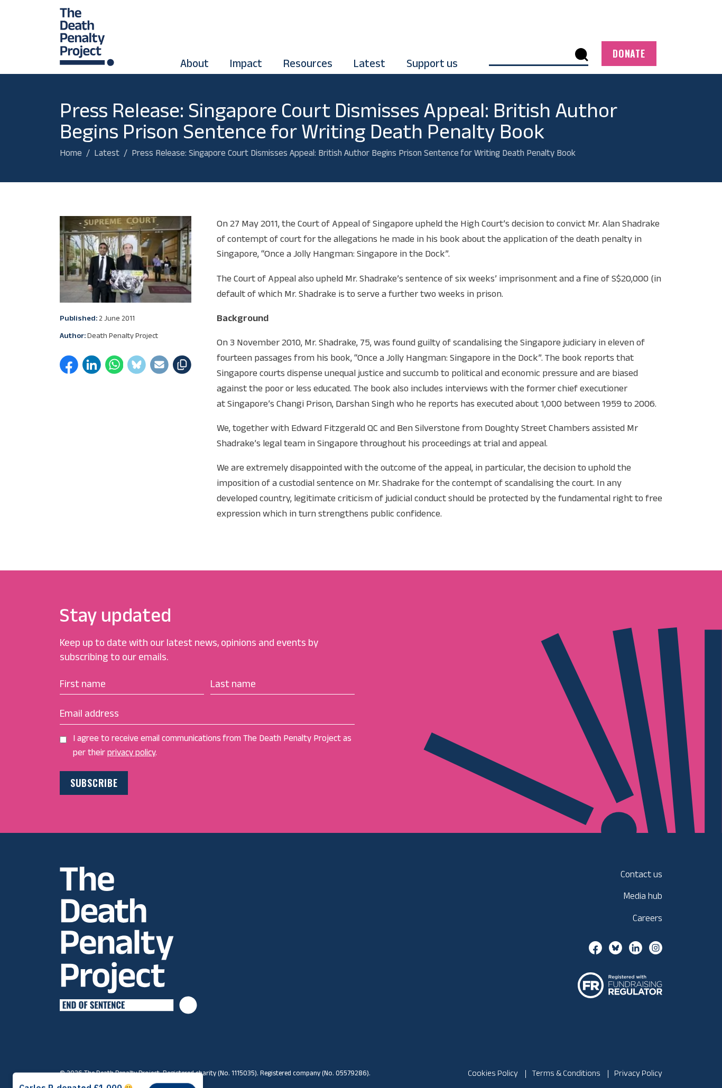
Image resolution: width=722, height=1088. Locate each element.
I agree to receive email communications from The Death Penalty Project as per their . (212, 745)
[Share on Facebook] (69, 367)
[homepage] (87, 32)
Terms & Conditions (566, 1072)
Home (71, 152)
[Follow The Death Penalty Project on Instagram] (655, 946)
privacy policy (131, 752)
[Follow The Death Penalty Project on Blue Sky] (615, 946)
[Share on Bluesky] (136, 367)
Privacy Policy (638, 1072)
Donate (629, 53)
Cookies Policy (493, 1072)
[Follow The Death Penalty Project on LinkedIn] (635, 946)
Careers (647, 917)
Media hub (642, 895)
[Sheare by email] (159, 367)
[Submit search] (581, 54)
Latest (106, 152)
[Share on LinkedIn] (91, 367)
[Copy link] (182, 367)
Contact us (641, 873)
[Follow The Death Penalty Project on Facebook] (595, 946)
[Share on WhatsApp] (114, 367)
